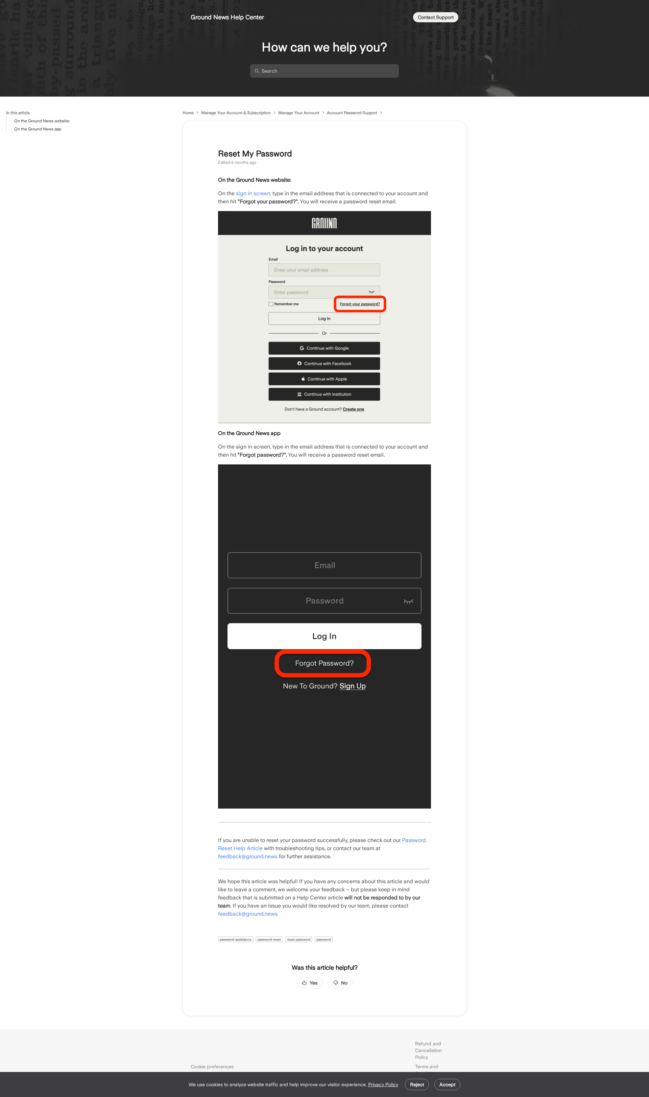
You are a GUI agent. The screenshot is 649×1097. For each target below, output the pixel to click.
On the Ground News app (37, 129)
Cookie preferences (212, 1066)
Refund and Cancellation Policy (428, 1050)
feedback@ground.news (248, 856)
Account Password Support (352, 112)
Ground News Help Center (227, 17)
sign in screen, (254, 193)
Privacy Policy (383, 1084)
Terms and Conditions (426, 1070)
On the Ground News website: (42, 121)
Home (188, 112)
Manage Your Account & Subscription (236, 112)
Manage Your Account (298, 112)
